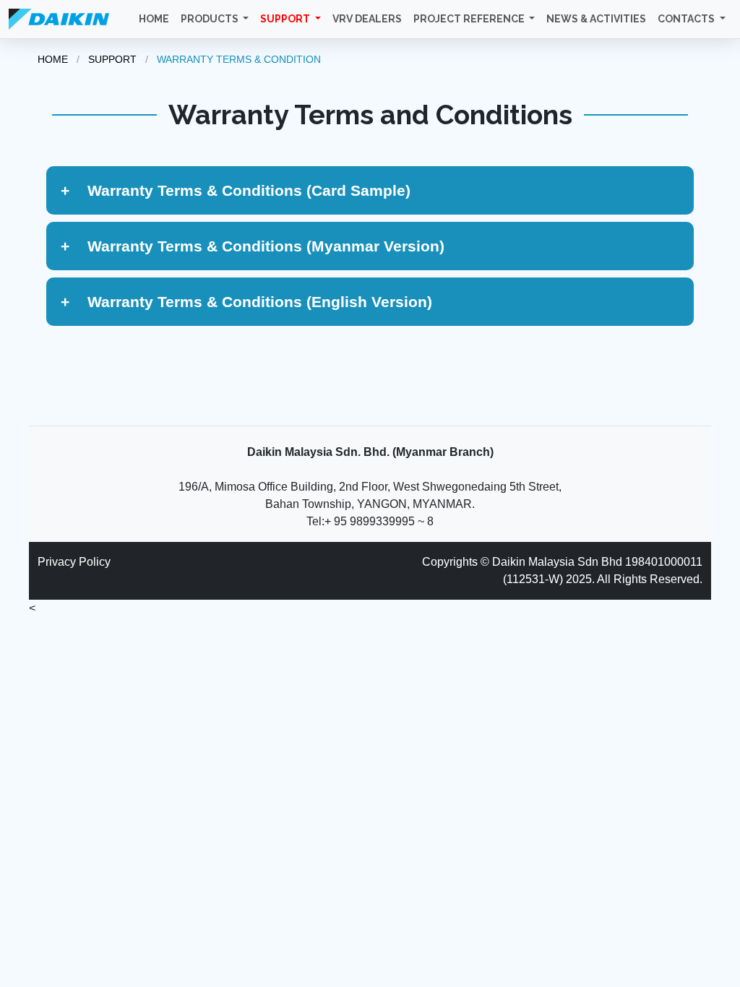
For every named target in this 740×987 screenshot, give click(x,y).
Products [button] (211, 19)
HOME (154, 19)
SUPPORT (112, 59)
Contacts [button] (687, 19)
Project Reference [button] (470, 19)
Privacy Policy (74, 562)
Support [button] (286, 19)
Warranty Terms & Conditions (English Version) (246, 301)
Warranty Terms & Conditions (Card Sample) (235, 190)
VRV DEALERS (367, 19)
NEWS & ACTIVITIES (596, 19)
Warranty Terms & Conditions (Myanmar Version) (252, 246)
